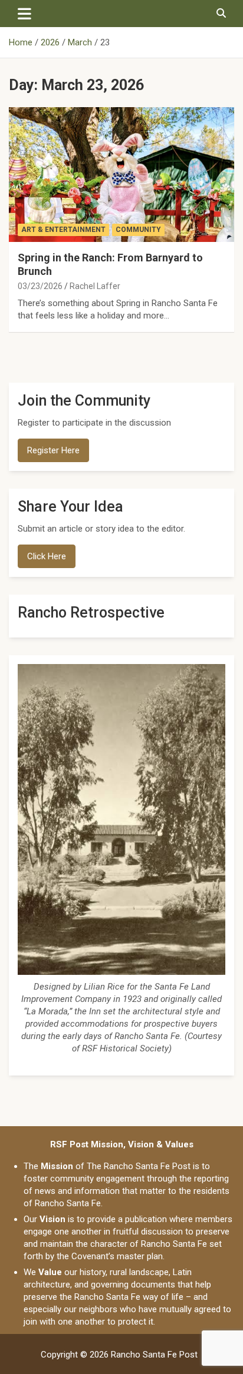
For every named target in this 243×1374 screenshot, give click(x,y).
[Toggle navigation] (24, 13)
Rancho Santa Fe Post (154, 1354)
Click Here (46, 556)
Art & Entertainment (63, 229)
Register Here (53, 450)
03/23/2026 (40, 286)
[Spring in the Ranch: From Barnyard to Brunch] (121, 175)
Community (138, 229)
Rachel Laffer (95, 286)
